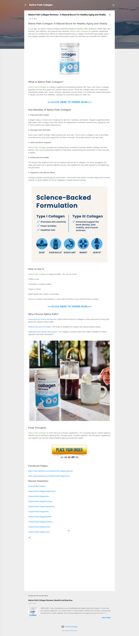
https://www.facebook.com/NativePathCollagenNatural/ (50, 471)
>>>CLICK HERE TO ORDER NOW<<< (69, 102)
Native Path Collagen (41, 4)
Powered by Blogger (71, 627)
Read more (106, 618)
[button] (109, 15)
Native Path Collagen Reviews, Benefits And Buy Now (50, 600)
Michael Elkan (74, 630)
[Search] (113, 5)
